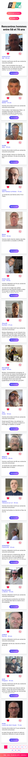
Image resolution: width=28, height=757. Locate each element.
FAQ (5, 755)
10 (19, 750)
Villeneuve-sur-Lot (7, 503)
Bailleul (4, 102)
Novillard (4, 325)
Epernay (4, 636)
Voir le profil (14, 73)
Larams (4, 190)
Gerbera (4, 501)
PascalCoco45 (6, 590)
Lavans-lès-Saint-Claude (9, 725)
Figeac (4, 369)
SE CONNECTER (14, 18)
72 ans (20, 725)
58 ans (9, 414)
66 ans (9, 369)
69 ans (8, 147)
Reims (3, 236)
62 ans (9, 102)
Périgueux (5, 680)
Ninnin (4, 234)
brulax (4, 723)
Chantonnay (5, 547)
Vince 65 (4, 323)
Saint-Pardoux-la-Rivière (9, 191)
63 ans (11, 591)
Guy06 (4, 145)
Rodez (4, 414)
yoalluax (4, 634)
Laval (3, 280)
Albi (3, 58)
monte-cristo (6, 279)
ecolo (3, 679)
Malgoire (4, 457)
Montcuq (4, 458)
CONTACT (24, 755)
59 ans (8, 280)
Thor (3, 412)
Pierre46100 (5, 368)
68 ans (10, 458)
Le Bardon (5, 591)
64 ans (9, 236)
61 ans (10, 325)
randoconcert (6, 56)
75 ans (20, 191)
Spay (3, 147)
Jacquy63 (5, 101)
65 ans (7, 58)
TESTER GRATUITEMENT (14, 13)
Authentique (5, 545)
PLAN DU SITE (15, 755)
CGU (8, 755)
